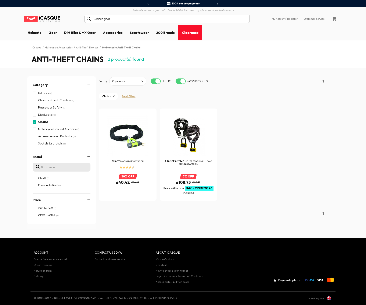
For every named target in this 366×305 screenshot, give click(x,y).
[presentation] (148, 4)
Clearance (190, 32)
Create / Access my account (50, 259)
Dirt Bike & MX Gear (80, 32)
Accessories (113, 32)
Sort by (103, 81)
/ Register (292, 18)
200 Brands (165, 32)
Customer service (314, 18)
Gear (53, 32)
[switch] (156, 81)
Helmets (34, 32)
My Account (279, 18)
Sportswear (139, 32)
